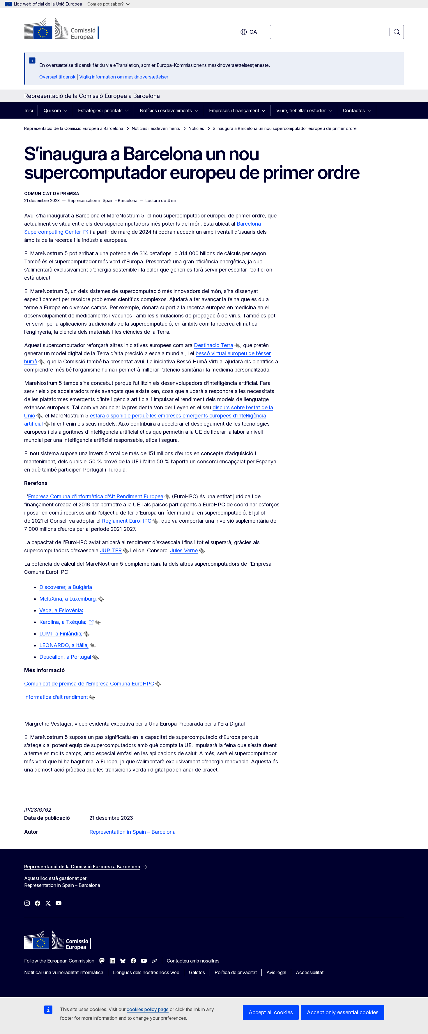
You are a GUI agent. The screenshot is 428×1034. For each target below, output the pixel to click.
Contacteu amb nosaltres (193, 961)
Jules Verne (184, 550)
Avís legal (276, 972)
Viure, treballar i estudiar (301, 110)
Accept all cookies (271, 1012)
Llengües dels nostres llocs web (146, 972)
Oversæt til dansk (57, 77)
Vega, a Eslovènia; (61, 610)
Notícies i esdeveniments (166, 110)
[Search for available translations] (237, 346)
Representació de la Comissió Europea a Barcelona (73, 128)
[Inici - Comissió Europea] (71, 29)
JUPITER (111, 550)
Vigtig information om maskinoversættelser (123, 77)
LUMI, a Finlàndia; (60, 634)
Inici (28, 110)
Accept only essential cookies (343, 1012)
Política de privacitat (236, 972)
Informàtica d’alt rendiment (56, 697)
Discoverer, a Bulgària (65, 587)
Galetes (197, 972)
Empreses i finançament (234, 110)
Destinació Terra (213, 345)
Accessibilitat (309, 972)
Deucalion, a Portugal (65, 657)
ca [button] (253, 32)
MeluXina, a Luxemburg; (68, 599)
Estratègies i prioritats (100, 110)
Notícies (196, 128)
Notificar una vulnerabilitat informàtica (63, 972)
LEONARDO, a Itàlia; (64, 645)
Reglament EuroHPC (126, 521)
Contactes (354, 110)
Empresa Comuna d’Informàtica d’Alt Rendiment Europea (95, 496)
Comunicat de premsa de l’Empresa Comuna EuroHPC (89, 684)
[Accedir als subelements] (67, 110)
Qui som (52, 110)
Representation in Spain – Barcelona (132, 832)
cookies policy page (148, 1009)
